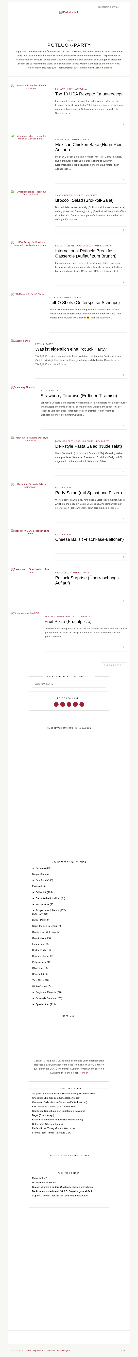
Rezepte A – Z (39, 1178)
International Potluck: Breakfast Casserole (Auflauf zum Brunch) (85, 253)
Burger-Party (40, 920)
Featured (39, 886)
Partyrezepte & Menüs (51, 910)
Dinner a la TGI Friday (46, 932)
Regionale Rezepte (49, 992)
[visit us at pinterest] (121, 28)
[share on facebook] (107, 124)
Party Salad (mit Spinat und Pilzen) (88, 492)
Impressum (38, 1350)
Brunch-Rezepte (65, 246)
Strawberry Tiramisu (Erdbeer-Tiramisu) (79, 395)
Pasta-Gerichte (64, 441)
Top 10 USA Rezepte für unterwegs (88, 93)
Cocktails (55, 298)
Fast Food (44, 880)
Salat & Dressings (66, 195)
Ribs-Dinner (40, 968)
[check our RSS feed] (124, 28)
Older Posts (113, 665)
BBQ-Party (40, 913)
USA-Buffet (103, 441)
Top (123, 1350)
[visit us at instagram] (117, 28)
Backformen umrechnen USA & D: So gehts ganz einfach (62, 1191)
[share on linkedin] (119, 124)
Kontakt (28, 1350)
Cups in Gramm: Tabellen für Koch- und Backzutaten (60, 1195)
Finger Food (41, 944)
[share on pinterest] (115, 124)
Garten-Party (41, 950)
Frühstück (44, 892)
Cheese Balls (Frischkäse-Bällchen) (89, 539)
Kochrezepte (46, 904)
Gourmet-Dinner (42, 956)
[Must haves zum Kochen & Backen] (69, 728)
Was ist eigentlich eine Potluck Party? (71, 349)
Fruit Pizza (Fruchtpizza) (68, 621)
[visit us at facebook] (114, 28)
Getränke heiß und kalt (50, 898)
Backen (43, 868)
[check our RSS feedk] (92, 1337)
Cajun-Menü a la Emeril (46, 926)
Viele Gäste (40, 980)
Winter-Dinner (41, 986)
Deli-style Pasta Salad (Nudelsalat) (88, 446)
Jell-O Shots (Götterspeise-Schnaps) (84, 302)
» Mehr (84, 1072)
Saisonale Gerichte (49, 998)
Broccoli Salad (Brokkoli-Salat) (84, 200)
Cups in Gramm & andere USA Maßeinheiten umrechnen (62, 1187)
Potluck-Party (64, 89)
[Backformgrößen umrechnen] (69, 1155)
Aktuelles (81, 89)
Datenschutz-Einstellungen (57, 1350)
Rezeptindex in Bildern (44, 1182)
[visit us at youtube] (75, 704)
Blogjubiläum (40, 874)
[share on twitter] (111, 124)
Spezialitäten (46, 1004)
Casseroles (62, 139)
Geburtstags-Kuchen (57, 616)
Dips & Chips (41, 938)
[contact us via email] (81, 1337)
